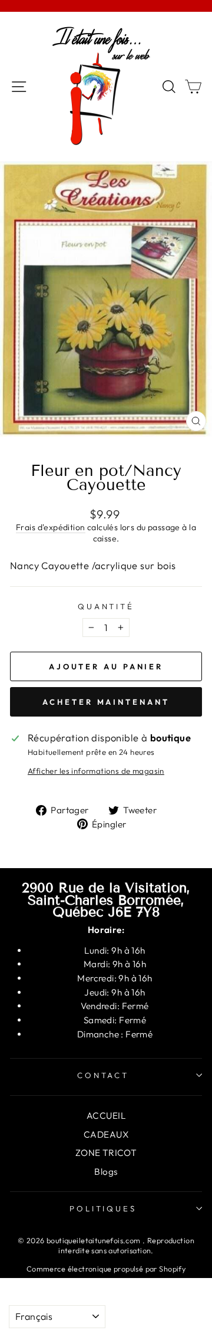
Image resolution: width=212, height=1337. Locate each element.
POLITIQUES (103, 1208)
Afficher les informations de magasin (96, 771)
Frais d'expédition (50, 527)
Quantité (106, 606)
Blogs (105, 1171)
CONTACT (103, 1075)
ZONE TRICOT (106, 1152)
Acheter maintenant (105, 702)
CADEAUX (106, 1134)
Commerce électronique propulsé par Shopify (106, 1268)
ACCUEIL (106, 1115)
